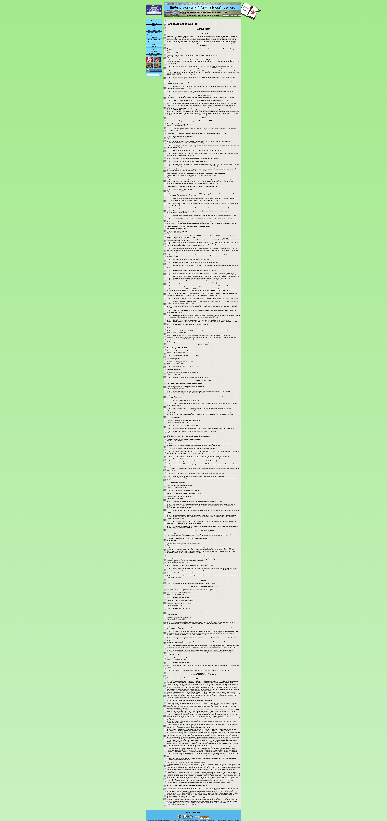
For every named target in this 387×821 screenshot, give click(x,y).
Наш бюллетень (154, 30)
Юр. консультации (154, 53)
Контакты (154, 25)
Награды (154, 37)
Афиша (154, 46)
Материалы (154, 49)
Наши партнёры (154, 39)
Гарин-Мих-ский (154, 42)
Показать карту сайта (192, 812)
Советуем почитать (154, 35)
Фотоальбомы (154, 55)
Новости (154, 23)
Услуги (154, 44)
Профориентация (154, 32)
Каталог (154, 51)
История (154, 28)
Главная (154, 21)
